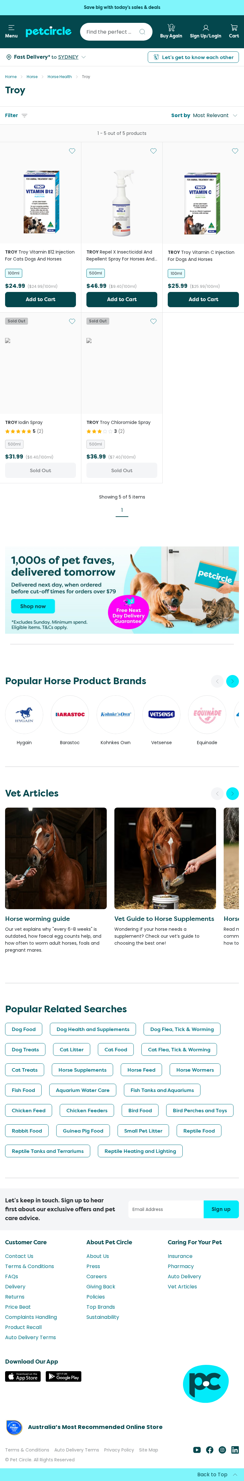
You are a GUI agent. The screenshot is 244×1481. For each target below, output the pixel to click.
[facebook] (210, 1452)
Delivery (15, 1286)
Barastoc (70, 742)
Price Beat (18, 1307)
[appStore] (23, 1380)
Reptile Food (199, 1130)
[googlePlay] (63, 1380)
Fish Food (23, 1090)
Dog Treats (25, 1049)
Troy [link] (86, 76)
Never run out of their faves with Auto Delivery (122, 7)
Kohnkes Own (116, 742)
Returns (14, 1296)
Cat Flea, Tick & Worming (179, 1049)
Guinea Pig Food (83, 1130)
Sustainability (102, 1317)
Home (11, 76)
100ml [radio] (13, 273)
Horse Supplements (82, 1069)
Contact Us (19, 1256)
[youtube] (197, 1452)
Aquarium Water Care (83, 1090)
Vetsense (161, 742)
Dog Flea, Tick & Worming (182, 1029)
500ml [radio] (95, 273)
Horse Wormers (195, 1069)
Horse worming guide (37, 918)
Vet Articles (182, 1286)
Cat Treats (24, 1069)
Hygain (24, 742)
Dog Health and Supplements (93, 1029)
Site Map (148, 1450)
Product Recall (23, 1327)
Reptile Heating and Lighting (140, 1150)
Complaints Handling (31, 1317)
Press (93, 1266)
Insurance (180, 1256)
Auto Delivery (184, 1276)
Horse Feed (141, 1069)
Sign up (221, 1209)
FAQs (11, 1276)
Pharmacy (181, 1266)
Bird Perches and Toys (200, 1110)
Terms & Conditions (29, 1266)
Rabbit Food (27, 1130)
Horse (32, 76)
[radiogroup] (40, 273)
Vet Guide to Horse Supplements (164, 918)
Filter (11, 115)
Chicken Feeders (86, 1110)
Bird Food (140, 1110)
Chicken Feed (28, 1110)
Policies (95, 1296)
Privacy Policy (119, 1450)
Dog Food (24, 1029)
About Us (97, 1256)
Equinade (207, 742)
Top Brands (100, 1307)
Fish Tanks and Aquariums (162, 1090)
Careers (96, 1276)
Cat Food (116, 1049)
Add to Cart (40, 299)
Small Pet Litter (143, 1130)
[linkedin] (235, 1452)
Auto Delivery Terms (30, 1337)
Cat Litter (72, 1049)
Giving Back (100, 1286)
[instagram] (222, 1452)
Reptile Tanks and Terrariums (48, 1150)
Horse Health (60, 76)
